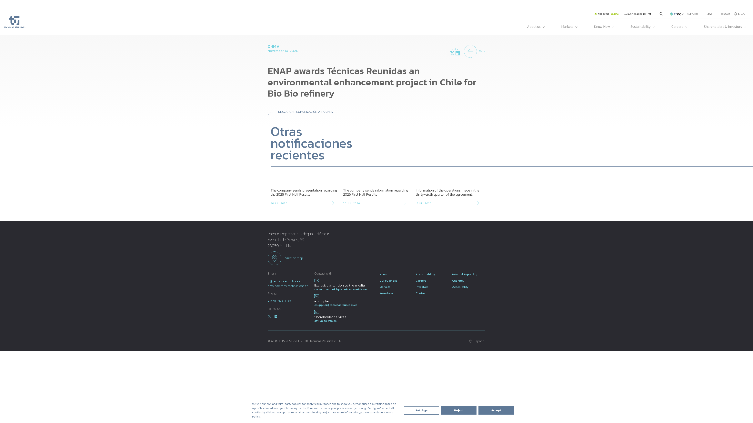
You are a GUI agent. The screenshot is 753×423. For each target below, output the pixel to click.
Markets (567, 26)
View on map (293, 258)
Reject (459, 410)
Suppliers (693, 13)
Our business (388, 280)
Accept (496, 410)
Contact (725, 13)
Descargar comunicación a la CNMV (305, 111)
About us (534, 26)
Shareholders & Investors (723, 26)
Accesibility (460, 287)
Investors (422, 287)
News (709, 13)
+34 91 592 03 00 (279, 301)
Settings (421, 410)
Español (742, 13)
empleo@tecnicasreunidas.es (288, 285)
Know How (602, 26)
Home (383, 274)
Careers (677, 26)
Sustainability (640, 26)
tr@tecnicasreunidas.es (284, 281)
